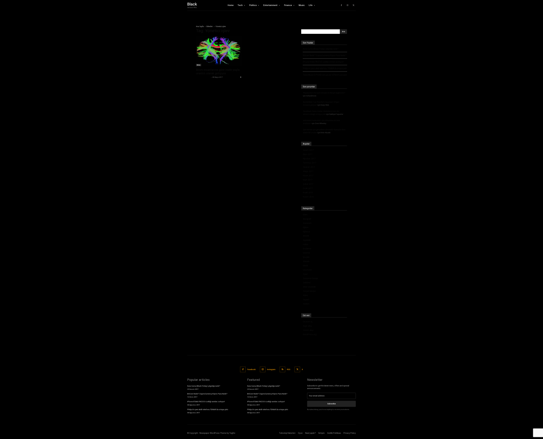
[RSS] (282, 369)
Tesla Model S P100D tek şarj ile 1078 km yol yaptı (325, 75)
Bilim (198, 65)
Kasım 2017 (308, 150)
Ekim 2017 (307, 154)
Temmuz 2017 (309, 162)
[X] (353, 5)
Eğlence (306, 231)
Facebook (251, 369)
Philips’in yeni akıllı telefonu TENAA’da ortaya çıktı (325, 68)
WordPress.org (309, 334)
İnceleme (307, 248)
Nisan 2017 (308, 175)
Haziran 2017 (309, 167)
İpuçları (306, 257)
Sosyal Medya (309, 291)
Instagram (271, 369)
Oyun (305, 274)
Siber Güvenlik (309, 286)
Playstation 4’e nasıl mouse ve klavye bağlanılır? (324, 92)
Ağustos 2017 (309, 158)
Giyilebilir (307, 240)
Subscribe (331, 403)
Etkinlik (306, 235)
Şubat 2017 (308, 184)
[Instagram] (347, 5)
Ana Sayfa (200, 26)
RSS (288, 369)
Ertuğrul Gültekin (203, 77)
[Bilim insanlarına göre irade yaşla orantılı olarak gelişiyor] (219, 51)
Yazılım (306, 303)
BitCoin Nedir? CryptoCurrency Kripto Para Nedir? (324, 55)
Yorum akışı (308, 330)
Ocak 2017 (308, 188)
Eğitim (306, 227)
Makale (306, 261)
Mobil (305, 265)
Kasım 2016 (308, 196)
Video (305, 295)
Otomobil (307, 269)
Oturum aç (308, 321)
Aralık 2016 (308, 192)
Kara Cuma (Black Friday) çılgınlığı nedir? (321, 49)
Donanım (307, 223)
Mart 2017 (307, 179)
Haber (305, 244)
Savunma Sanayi (310, 278)
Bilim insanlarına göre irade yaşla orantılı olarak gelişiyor (218, 71)
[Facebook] (341, 5)
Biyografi (307, 218)
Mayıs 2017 (308, 171)
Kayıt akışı (307, 325)
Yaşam (306, 299)
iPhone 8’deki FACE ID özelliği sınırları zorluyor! (323, 62)
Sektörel (306, 282)
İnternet (306, 252)
